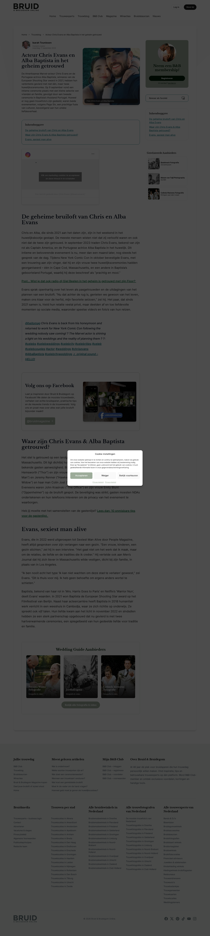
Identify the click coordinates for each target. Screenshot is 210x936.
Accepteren (81, 475)
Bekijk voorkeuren (128, 475)
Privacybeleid (98, 482)
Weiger (105, 475)
